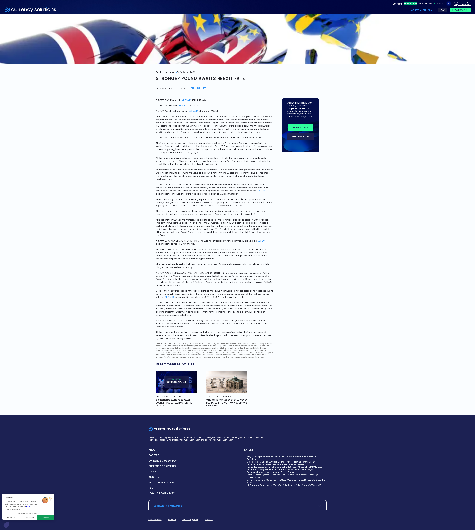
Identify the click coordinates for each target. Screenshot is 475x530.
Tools (152, 471)
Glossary (209, 520)
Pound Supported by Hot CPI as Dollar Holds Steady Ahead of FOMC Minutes (284, 467)
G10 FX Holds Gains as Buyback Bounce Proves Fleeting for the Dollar (281, 461)
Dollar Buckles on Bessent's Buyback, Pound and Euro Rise (275, 464)
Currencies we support (163, 460)
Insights (153, 476)
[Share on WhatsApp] (198, 88)
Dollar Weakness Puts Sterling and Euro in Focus (270, 472)
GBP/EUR (181, 105)
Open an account (300, 127)
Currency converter (162, 466)
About (152, 449)
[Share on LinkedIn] (204, 88)
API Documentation (161, 482)
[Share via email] (192, 88)
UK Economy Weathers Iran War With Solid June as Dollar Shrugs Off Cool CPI (284, 485)
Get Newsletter (300, 136)
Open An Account (460, 10)
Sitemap (172, 520)
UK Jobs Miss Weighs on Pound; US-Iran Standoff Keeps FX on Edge (280, 469)
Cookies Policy (155, 520)
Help (151, 487)
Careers (153, 455)
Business (414, 10)
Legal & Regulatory (161, 493)
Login (442, 10)
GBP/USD (186, 100)
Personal (428, 10)
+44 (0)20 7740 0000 (242, 437)
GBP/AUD (193, 111)
